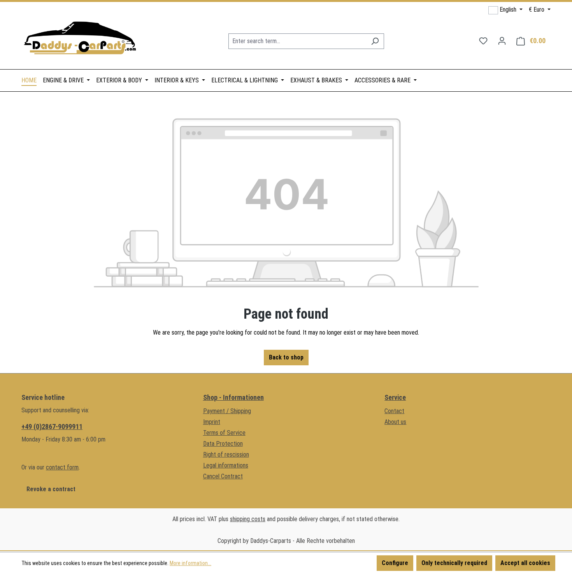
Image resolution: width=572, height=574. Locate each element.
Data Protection (223, 443)
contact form (62, 467)
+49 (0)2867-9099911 (51, 426)
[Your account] (502, 41)
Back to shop (286, 357)
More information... (190, 563)
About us (395, 422)
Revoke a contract (50, 489)
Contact (394, 411)
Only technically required (454, 563)
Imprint (211, 422)
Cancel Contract (223, 476)
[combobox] (297, 41)
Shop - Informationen (233, 397)
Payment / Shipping (227, 411)
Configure (395, 563)
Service (395, 397)
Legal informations (225, 465)
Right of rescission (226, 454)
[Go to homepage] (79, 39)
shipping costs (247, 519)
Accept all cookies (525, 563)
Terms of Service (224, 432)
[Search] (375, 41)
